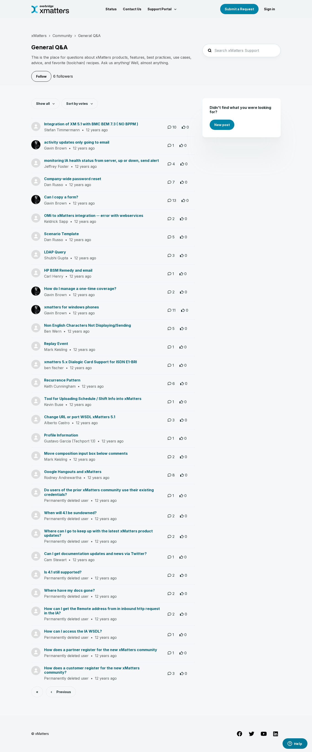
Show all (43, 103)
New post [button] (222, 125)
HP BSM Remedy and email (68, 270)
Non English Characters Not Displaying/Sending (87, 325)
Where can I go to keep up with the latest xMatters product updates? (98, 533)
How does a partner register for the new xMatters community (100, 649)
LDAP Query (55, 252)
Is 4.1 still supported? (63, 572)
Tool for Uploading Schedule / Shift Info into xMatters (92, 398)
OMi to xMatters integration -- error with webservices (93, 215)
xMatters (39, 35)
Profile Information (61, 435)
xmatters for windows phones (71, 307)
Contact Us (132, 9)
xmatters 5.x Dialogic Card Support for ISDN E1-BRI (90, 362)
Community (62, 35)
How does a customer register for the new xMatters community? (92, 670)
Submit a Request (239, 9)
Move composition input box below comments (86, 453)
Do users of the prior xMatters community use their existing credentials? (99, 492)
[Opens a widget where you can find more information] (294, 744)
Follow (41, 76)
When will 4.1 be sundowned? (70, 512)
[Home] (50, 9)
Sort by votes (77, 103)
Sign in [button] (269, 9)
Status (111, 9)
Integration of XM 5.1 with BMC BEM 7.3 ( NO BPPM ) (91, 124)
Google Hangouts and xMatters (72, 471)
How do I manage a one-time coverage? (80, 288)
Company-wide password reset (72, 178)
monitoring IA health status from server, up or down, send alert (101, 160)
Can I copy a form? (61, 197)
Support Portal (160, 9)
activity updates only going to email (76, 142)
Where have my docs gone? (69, 590)
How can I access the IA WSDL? (73, 631)
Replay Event (56, 343)
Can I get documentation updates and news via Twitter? (95, 553)
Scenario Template (61, 233)
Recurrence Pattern (62, 380)
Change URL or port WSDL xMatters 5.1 (79, 417)
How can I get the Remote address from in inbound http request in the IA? (102, 610)
